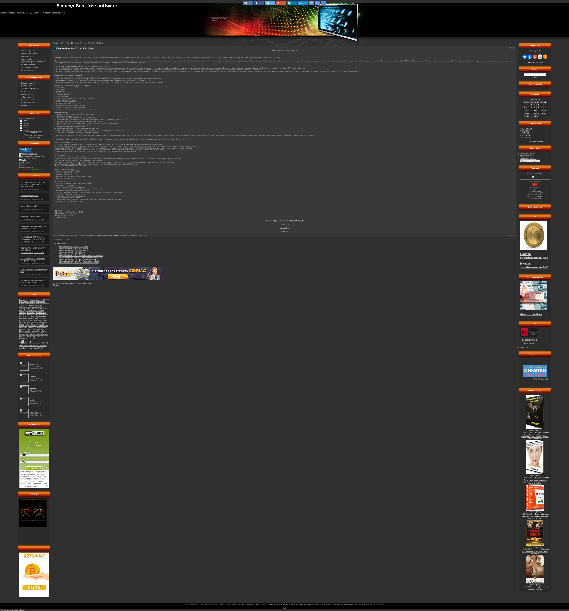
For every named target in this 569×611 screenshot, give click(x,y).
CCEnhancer (39, 326)
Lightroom (37, 327)
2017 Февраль (527, 128)
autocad (35, 331)
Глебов (21, 303)
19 (72, 43)
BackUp (22, 311)
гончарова (30, 305)
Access (44, 327)
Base (32, 324)
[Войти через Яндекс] (535, 57)
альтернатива (33, 307)
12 (545, 108)
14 (528, 110)
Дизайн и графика (28, 88)
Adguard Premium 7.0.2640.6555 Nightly (73, 250)
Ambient (22, 320)
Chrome (27, 324)
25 (542, 113)
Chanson (28, 336)
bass (31, 320)
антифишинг (115, 235)
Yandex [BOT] (24, 169)
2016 (42, 343)
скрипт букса (525, 347)
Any (25, 326)
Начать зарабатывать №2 (534, 265)
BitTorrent (41, 307)
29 (531, 116)
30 (535, 116)
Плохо (25, 128)
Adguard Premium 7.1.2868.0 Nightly (72, 254)
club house (36, 346)
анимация (36, 343)
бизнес (21, 333)
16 (535, 110)
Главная (274, 50)
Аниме (38, 302)
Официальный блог (527, 153)
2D (33, 338)
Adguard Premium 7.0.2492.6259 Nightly (73, 248)
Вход (292, 50)
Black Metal (40, 333)
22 (531, 113)
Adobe (41, 311)
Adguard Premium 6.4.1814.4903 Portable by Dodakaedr (79, 259)
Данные (44, 331)
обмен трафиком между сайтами (12, 610)
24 (538, 113)
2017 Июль (526, 137)
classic (21, 316)
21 (528, 113)
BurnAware (23, 318)
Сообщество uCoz (527, 155)
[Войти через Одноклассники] (545, 57)
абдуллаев (23, 307)
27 (525, 116)
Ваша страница (535, 198)
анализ (30, 322)
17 (538, 110)
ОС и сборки (26, 97)
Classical (30, 327)
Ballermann (23, 338)
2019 (21, 348)
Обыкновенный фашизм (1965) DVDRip (535, 552)
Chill (27, 320)
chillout (38, 318)
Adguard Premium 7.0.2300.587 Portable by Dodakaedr (79, 263)
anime (43, 302)
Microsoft (31, 318)
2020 (26, 333)
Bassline (22, 334)
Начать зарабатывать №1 (534, 256)
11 (541, 108)
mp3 (27, 302)
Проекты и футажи (28, 103)
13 (525, 110)
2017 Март (525, 131)
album (25, 342)
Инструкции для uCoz (528, 159)
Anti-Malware (43, 314)
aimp (35, 320)
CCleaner (35, 311)
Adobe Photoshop (41, 309)
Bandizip (31, 326)
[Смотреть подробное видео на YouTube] (46, 486)
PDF (47, 300)
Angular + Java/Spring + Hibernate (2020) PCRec (535, 517)
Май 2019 (534, 100)
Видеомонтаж (41, 316)
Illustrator (32, 333)
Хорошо (26, 123)
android (28, 311)
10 (538, 108)
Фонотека (24, 105)
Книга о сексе (533, 589)
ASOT (21, 346)
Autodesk (28, 331)
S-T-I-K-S (22, 305)
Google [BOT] (36, 169)
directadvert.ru (531, 314)
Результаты (28, 135)
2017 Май (525, 133)
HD (34, 322)
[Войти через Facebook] (530, 57)
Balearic (26, 348)
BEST (40, 336)
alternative (34, 348)
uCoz (284, 607)
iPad (37, 322)
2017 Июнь (526, 135)
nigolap (90, 235)
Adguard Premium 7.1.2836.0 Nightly (72, 252)
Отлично (26, 121)
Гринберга (38, 305)
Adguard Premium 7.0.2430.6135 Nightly (73, 247)
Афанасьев (38, 303)
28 (528, 116)
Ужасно (25, 130)
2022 (36, 338)
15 (531, 110)
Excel (46, 326)
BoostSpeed (31, 313)
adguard (45, 320)
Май (67, 43)
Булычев (22, 302)
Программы (25, 100)
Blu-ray (44, 346)
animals (32, 302)
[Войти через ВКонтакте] (524, 57)
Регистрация (284, 50)
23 (535, 113)
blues (33, 316)
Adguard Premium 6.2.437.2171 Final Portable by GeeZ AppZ (81, 257)
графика (22, 314)
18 (542, 110)
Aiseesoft (29, 314)
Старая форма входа (535, 62)
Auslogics (22, 313)
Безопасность (26, 83)
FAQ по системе (526, 157)
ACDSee (28, 316)
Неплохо (26, 125)
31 (538, 116)
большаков (29, 303)
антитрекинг (107, 235)
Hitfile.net (284, 231)
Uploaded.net (284, 228)
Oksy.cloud (285, 224)
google (21, 324)
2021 (29, 338)
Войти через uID (535, 51)
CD (44, 300)
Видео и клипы (26, 86)
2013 (46, 343)
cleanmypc (43, 322)
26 (545, 113)
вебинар (31, 300)
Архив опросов (38, 135)
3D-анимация (35, 329)
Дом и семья (543, 587)
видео (43, 318)
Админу (56, 285)
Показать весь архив (535, 141)
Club (40, 348)
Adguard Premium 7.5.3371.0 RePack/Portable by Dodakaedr (81, 256)
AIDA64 (22, 322)
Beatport (35, 336)
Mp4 (39, 331)
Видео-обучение (542, 432)
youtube (37, 334)
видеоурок (38, 300)
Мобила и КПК (26, 94)
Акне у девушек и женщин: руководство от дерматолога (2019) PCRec (535, 482)
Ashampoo (23, 309)
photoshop (31, 309)
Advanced (23, 327)
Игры (23, 91)
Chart (40, 320)
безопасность (41, 313)
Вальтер (46, 303)
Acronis (35, 314)
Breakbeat (28, 346)
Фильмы (545, 549)
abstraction (30, 334)
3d (26, 322)
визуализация (24, 329)
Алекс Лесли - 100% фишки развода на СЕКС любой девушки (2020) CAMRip (535, 436)
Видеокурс (23, 300)
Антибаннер (133, 235)
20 (525, 113)
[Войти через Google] (540, 56)
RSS (296, 50)
